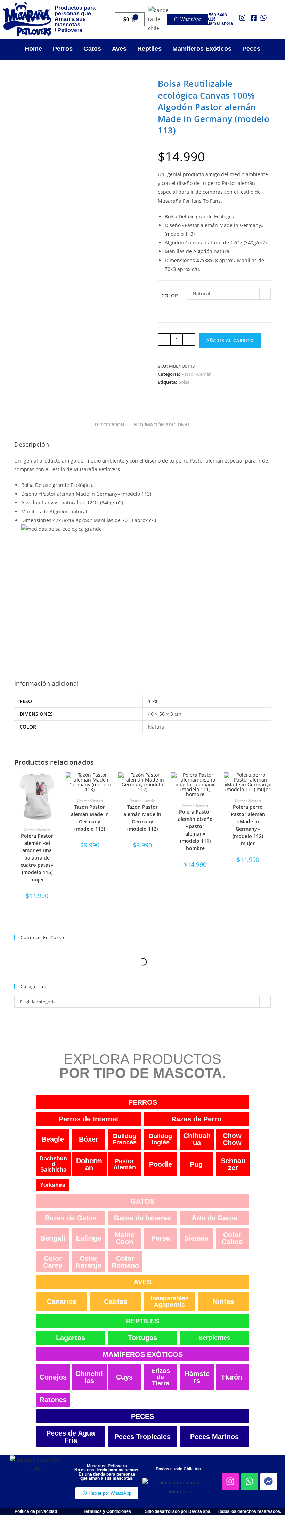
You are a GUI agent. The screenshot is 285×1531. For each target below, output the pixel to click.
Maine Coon (125, 1238)
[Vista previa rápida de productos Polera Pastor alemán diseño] (216, 785)
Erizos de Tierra (160, 1377)
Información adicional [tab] (161, 425)
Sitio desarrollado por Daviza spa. (178, 1511)
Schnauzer (233, 1164)
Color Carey (52, 1261)
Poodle (160, 1164)
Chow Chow (232, 1139)
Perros (63, 48)
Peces (251, 48)
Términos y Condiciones (107, 1511)
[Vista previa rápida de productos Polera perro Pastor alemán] (269, 785)
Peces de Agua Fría (70, 1436)
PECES (142, 1416)
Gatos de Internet (142, 1218)
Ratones (53, 1400)
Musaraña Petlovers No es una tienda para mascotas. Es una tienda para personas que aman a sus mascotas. (106, 1472)
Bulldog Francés (125, 1139)
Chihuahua (197, 1139)
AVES (142, 1282)
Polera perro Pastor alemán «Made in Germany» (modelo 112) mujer (248, 825)
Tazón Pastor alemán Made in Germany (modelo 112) (142, 817)
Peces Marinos (214, 1436)
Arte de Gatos (214, 1218)
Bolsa (183, 382)
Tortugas (142, 1338)
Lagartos (70, 1338)
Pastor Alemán (196, 374)
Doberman (89, 1164)
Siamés (196, 1238)
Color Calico (232, 1238)
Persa (160, 1238)
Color (169, 295)
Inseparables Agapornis (169, 1301)
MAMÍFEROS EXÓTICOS (143, 1354)
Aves (119, 48)
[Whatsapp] (249, 1481)
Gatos (92, 48)
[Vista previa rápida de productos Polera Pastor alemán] (58, 785)
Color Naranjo (88, 1261)
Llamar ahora (219, 23)
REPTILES (142, 1321)
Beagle (52, 1139)
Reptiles (149, 48)
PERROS (142, 1102)
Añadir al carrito (230, 340)
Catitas (115, 1301)
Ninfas (223, 1301)
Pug (196, 1164)
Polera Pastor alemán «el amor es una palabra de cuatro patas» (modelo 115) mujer (37, 857)
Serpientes (214, 1337)
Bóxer (88, 1139)
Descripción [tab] (109, 425)
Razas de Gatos (71, 1218)
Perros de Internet (89, 1119)
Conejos (53, 1377)
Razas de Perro (196, 1119)
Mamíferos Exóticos (201, 48)
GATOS (142, 1201)
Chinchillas (89, 1377)
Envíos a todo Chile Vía (178, 1469)
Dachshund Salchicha (53, 1164)
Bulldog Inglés (160, 1139)
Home (33, 48)
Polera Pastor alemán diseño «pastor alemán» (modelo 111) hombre (195, 830)
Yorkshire (52, 1185)
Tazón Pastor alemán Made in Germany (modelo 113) (90, 817)
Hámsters (197, 1377)
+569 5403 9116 (216, 17)
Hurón (232, 1377)
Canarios (61, 1301)
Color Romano (125, 1261)
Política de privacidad (36, 1511)
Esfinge (88, 1238)
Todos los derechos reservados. (249, 1511)
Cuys (124, 1377)
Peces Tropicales (142, 1436)
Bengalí (52, 1238)
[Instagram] (230, 1481)
